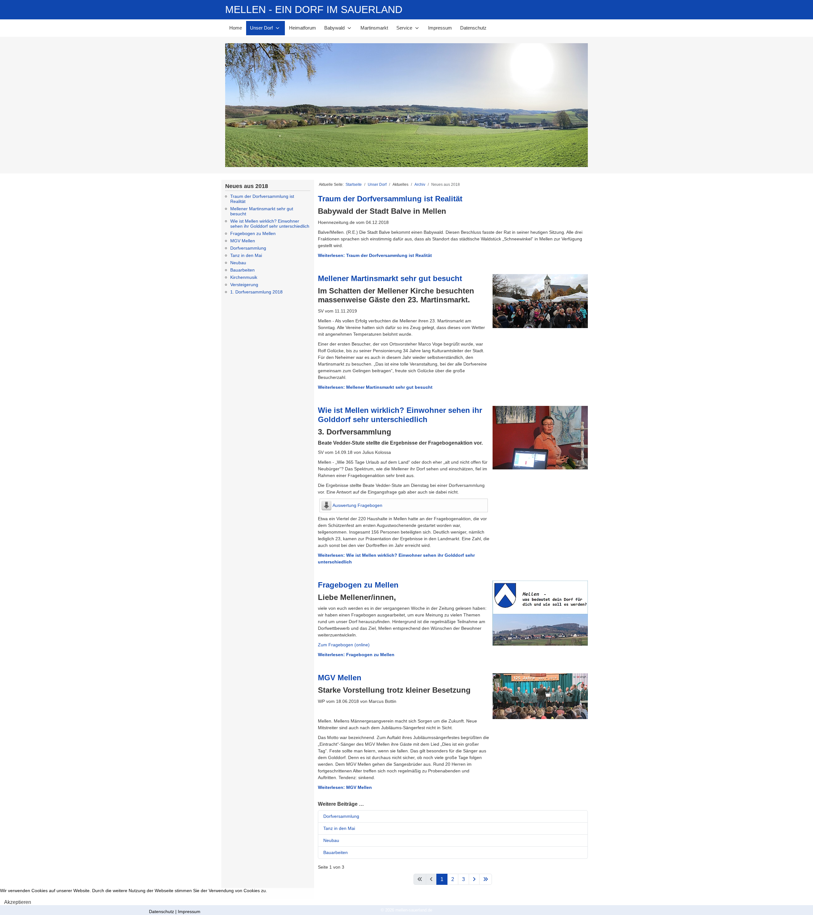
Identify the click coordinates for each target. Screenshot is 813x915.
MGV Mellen (242, 240)
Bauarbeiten (242, 269)
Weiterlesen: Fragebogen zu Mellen (356, 654)
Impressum (189, 911)
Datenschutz (161, 911)
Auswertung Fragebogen (357, 505)
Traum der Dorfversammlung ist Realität (390, 198)
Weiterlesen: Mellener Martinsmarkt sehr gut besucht (375, 387)
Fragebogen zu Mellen (253, 233)
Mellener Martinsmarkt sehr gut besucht (390, 278)
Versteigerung (244, 284)
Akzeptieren (17, 902)
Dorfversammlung (248, 248)
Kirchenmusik (243, 277)
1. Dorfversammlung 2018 (256, 291)
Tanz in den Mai (246, 255)
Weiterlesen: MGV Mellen (345, 787)
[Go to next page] (474, 879)
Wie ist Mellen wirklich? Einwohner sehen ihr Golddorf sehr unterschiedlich (269, 224)
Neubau (238, 262)
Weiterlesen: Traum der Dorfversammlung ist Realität (375, 255)
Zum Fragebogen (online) (344, 644)
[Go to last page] (485, 879)
